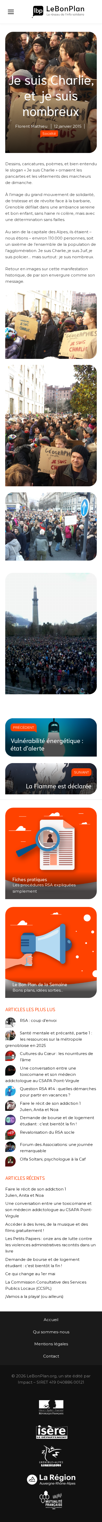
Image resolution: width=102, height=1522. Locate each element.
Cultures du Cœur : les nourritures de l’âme (56, 1056)
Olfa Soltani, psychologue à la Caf (53, 1159)
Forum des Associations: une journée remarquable (56, 1147)
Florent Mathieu (31, 126)
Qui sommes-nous (51, 1331)
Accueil (51, 1319)
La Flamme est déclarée (59, 785)
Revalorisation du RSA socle (47, 1132)
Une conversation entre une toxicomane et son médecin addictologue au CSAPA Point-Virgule (42, 1074)
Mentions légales (51, 1343)
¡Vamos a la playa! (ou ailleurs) (34, 1296)
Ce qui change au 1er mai (30, 1273)
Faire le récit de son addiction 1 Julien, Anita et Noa (50, 1106)
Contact (51, 1356)
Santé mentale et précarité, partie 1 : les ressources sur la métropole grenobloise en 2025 (48, 1039)
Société (49, 133)
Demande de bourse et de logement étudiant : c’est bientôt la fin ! (57, 1120)
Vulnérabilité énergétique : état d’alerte (46, 744)
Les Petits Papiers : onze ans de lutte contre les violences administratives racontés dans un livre (50, 1245)
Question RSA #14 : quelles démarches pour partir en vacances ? (58, 1091)
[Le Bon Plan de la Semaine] (51, 952)
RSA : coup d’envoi (38, 1020)
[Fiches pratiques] (51, 853)
